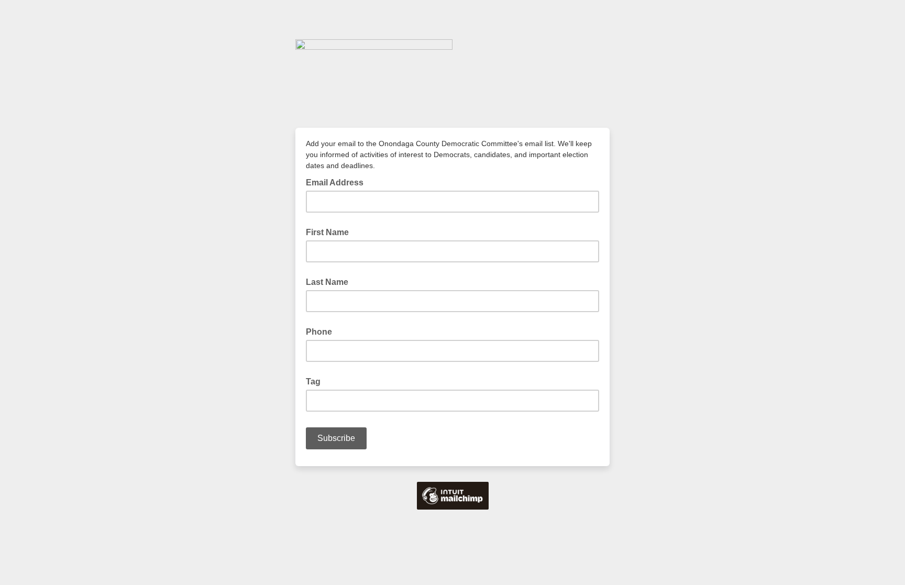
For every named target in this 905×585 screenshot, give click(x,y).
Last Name (327, 282)
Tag (313, 381)
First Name (327, 232)
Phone (319, 331)
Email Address (338, 181)
